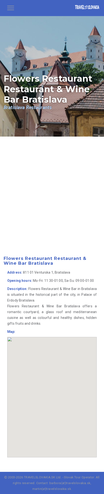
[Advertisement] (52, 203)
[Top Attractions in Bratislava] (87, 8)
